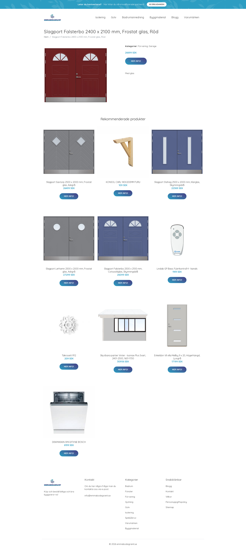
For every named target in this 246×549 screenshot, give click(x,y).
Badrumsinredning (133, 17)
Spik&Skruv (130, 517)
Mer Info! (136, 61)
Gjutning (129, 502)
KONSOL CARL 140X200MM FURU (123, 182)
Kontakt (170, 491)
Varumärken (191, 17)
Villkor (169, 496)
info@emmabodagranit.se (98, 495)
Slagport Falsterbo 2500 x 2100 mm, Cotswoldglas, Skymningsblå (123, 270)
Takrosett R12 (69, 355)
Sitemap (170, 507)
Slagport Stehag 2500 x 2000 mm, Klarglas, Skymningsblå (177, 183)
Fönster (129, 491)
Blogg (174, 17)
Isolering (100, 17)
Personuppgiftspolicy (176, 502)
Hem (46, 37)
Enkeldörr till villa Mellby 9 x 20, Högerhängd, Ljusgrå (177, 357)
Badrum (129, 486)
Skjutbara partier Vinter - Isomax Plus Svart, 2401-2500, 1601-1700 (123, 357)
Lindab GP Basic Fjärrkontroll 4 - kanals (177, 268)
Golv (113, 17)
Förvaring (143, 46)
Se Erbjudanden (156, 4)
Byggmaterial (158, 17)
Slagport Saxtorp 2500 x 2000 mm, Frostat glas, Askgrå (69, 183)
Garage (152, 46)
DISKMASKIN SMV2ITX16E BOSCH (69, 442)
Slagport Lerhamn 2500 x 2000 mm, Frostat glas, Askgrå (69, 270)
